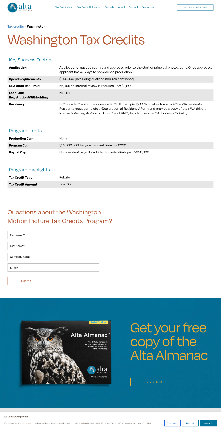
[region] (110, 420)
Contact (133, 7)
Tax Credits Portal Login (195, 7)
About (121, 7)
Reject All (190, 423)
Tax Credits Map (64, 7)
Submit (26, 281)
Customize (171, 423)
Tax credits (16, 26)
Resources (148, 7)
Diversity (109, 7)
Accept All (208, 423)
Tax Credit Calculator (89, 7)
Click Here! (154, 382)
